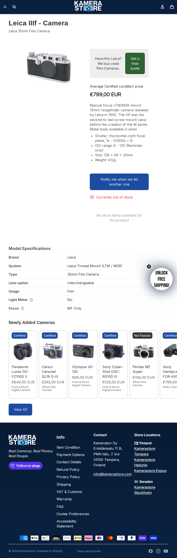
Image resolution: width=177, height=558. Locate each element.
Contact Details (69, 462)
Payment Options (71, 455)
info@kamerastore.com (112, 474)
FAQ (60, 506)
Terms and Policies (88, 551)
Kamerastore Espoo (150, 470)
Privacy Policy (68, 477)
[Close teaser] (149, 266)
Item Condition (68, 447)
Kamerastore (27, 551)
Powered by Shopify (49, 551)
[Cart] (172, 7)
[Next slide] (163, 364)
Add (61, 356)
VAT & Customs (69, 492)
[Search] (14, 7)
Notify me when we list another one (119, 181)
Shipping (64, 484)
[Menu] (5, 7)
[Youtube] (165, 551)
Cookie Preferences (73, 514)
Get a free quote (135, 63)
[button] (161, 279)
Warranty (64, 499)
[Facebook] (150, 551)
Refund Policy (68, 469)
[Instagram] (158, 551)
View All (20, 409)
